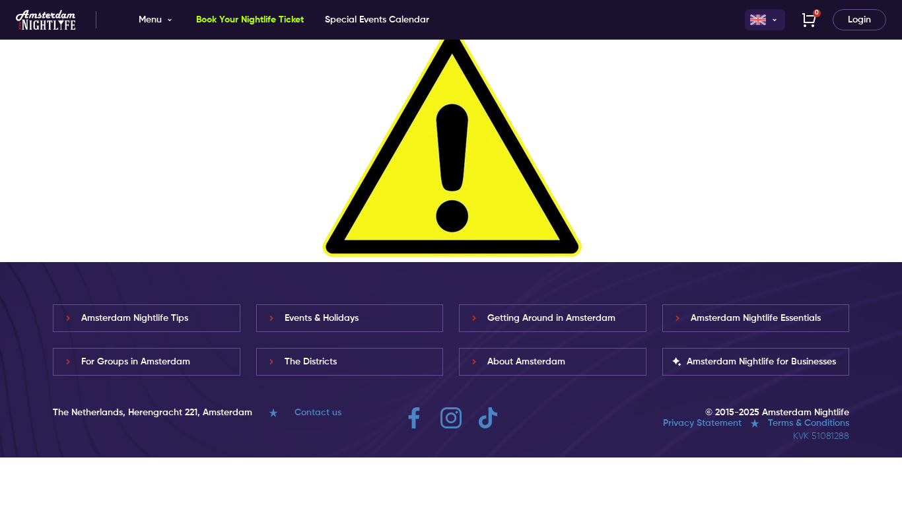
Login (859, 19)
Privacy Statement (702, 423)
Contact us (318, 412)
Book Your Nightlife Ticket (250, 19)
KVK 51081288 (821, 436)
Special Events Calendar (377, 19)
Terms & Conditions (808, 423)
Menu (150, 19)
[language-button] (765, 19)
